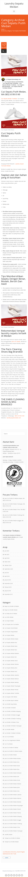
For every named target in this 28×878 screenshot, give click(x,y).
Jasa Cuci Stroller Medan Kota (12, 791)
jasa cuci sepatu (16, 341)
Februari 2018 (8, 587)
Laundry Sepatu (8, 834)
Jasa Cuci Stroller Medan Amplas (13, 758)
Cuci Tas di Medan (9, 736)
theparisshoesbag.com (14, 79)
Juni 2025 (7, 551)
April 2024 (7, 576)
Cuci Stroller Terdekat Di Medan (13, 733)
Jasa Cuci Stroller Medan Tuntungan (13, 831)
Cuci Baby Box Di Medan (11, 613)
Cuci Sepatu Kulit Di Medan (10, 83)
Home (3, 29)
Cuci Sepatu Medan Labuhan (12, 675)
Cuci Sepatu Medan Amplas (11, 639)
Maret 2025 (7, 561)
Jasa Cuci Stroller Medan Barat (12, 765)
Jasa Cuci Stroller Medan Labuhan (13, 794)
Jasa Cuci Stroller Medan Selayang (13, 816)
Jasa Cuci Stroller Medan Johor (12, 787)
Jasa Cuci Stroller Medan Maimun (13, 798)
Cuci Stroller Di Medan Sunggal (12, 715)
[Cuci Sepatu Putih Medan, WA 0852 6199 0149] (14, 65)
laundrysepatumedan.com (14, 417)
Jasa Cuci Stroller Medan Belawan (13, 773)
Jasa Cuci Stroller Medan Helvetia (13, 784)
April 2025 (7, 558)
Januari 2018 (8, 590)
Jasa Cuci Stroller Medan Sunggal (13, 820)
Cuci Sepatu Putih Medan (11, 697)
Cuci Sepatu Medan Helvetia (12, 664)
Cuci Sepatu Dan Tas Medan (12, 624)
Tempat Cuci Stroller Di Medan (12, 838)
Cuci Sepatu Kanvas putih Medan (13, 82)
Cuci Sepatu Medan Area (11, 642)
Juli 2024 (7, 572)
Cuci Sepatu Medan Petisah (11, 689)
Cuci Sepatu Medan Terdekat (12, 84)
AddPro (6, 857)
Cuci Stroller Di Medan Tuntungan (13, 726)
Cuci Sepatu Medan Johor (11, 668)
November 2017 (9, 594)
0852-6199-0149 (19, 416)
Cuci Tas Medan (9, 744)
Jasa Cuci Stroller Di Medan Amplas (13, 751)
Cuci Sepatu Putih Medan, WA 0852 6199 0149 (13, 93)
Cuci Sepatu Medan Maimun (12, 678)
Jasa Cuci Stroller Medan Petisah (13, 809)
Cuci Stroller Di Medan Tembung (13, 718)
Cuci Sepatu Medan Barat (11, 646)
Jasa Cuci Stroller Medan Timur (12, 827)
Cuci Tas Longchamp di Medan (12, 740)
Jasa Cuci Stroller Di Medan (11, 747)
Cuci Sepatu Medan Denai (11, 660)
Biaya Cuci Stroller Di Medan (12, 606)
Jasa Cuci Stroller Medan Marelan (13, 802)
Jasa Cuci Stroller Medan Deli (12, 776)
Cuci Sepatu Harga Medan (11, 631)
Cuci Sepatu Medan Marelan (12, 682)
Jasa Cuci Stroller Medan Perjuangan (14, 805)
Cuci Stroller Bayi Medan (11, 704)
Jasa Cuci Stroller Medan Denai (12, 780)
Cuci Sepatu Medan (9, 635)
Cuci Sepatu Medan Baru (11, 649)
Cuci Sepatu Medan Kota (11, 671)
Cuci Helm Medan (9, 617)
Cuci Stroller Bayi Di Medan (11, 700)
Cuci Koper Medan (9, 621)
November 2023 (9, 583)
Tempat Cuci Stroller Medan (12, 841)
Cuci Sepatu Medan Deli (10, 657)
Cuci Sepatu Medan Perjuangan (12, 686)
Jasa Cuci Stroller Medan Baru (12, 769)
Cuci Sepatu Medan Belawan (12, 653)
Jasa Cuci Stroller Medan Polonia (13, 812)
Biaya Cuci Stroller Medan (11, 610)
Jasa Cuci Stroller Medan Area (12, 762)
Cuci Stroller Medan (9, 729)
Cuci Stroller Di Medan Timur (12, 722)
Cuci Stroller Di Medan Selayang (13, 711)
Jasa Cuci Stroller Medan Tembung (13, 823)
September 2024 (9, 569)
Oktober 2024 (8, 565)
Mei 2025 (7, 554)
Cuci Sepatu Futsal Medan (11, 628)
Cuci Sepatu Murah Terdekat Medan (12, 87)
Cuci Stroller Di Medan (10, 707)
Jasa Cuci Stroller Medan (11, 755)
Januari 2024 (8, 580)
